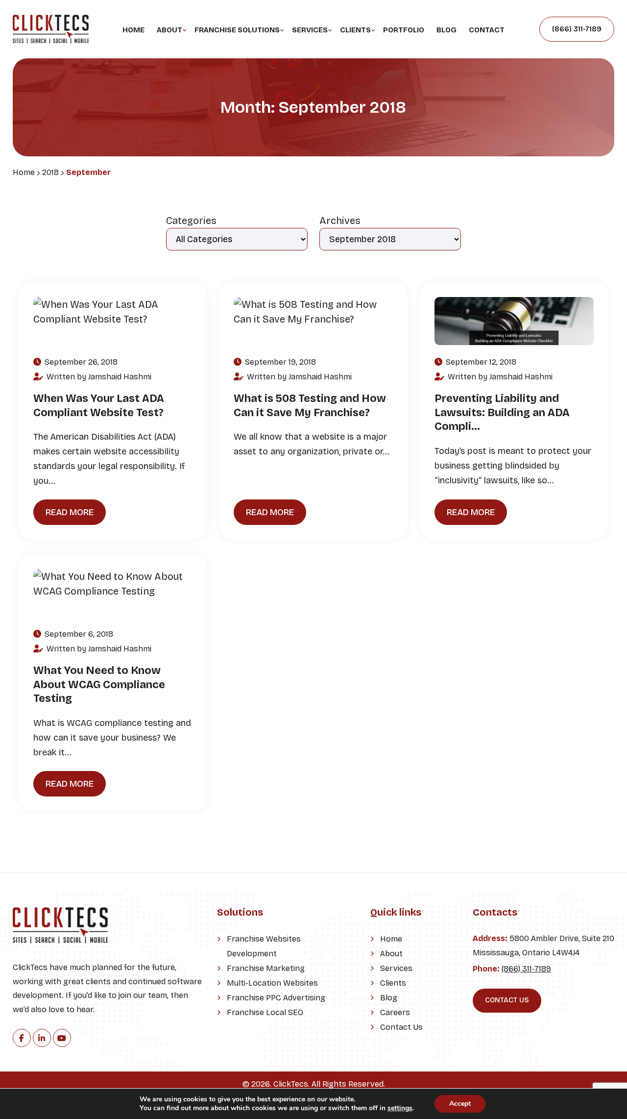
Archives (340, 220)
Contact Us (401, 1027)
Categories (191, 220)
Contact (487, 29)
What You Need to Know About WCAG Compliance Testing (99, 684)
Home (133, 29)
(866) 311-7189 (577, 29)
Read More (70, 512)
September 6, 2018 (78, 634)
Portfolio (403, 29)
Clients (355, 29)
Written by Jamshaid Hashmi (98, 376)
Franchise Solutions (237, 29)
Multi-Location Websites (272, 983)
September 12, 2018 (480, 362)
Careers (395, 1012)
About (169, 29)
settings (399, 1108)
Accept (460, 1103)
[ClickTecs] (51, 22)
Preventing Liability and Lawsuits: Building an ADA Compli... (502, 412)
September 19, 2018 (279, 362)
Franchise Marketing (266, 968)
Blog (446, 29)
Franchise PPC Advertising (276, 997)
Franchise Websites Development (264, 946)
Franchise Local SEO (265, 1012)
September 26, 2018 (80, 362)
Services (310, 29)
